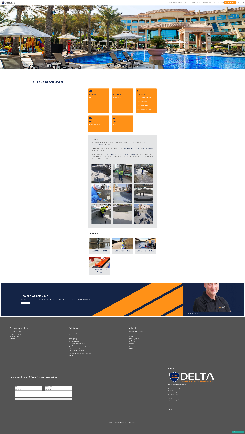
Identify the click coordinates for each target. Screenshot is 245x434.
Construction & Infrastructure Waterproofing (80, 346)
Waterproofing (132, 346)
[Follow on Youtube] (174, 410)
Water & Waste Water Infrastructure (78, 352)
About (213, 2)
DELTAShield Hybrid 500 (15, 336)
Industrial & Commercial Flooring (77, 343)
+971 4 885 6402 (173, 401)
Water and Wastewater (134, 345)
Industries (193, 2)
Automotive (72, 331)
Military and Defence (134, 338)
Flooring (131, 336)
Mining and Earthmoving (134, 340)
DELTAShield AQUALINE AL (16, 331)
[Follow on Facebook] (177, 410)
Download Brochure (230, 2)
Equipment (199, 2)
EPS (70, 336)
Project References (207, 2)
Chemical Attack (73, 340)
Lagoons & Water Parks (74, 348)
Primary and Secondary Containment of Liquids (80, 353)
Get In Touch (25, 303)
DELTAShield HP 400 (14, 333)
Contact (222, 2)
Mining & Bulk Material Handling (77, 350)
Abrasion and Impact (74, 341)
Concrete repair (73, 334)
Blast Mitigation (73, 338)
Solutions (187, 2)
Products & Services (177, 2)
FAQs (217, 2)
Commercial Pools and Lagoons (136, 331)
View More (12, 338)
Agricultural (131, 333)
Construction (132, 334)
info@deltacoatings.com (175, 399)
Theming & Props (73, 333)
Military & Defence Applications (76, 345)
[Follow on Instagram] (169, 410)
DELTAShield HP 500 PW (15, 334)
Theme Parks (132, 341)
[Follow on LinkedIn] (172, 410)
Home (170, 2)
